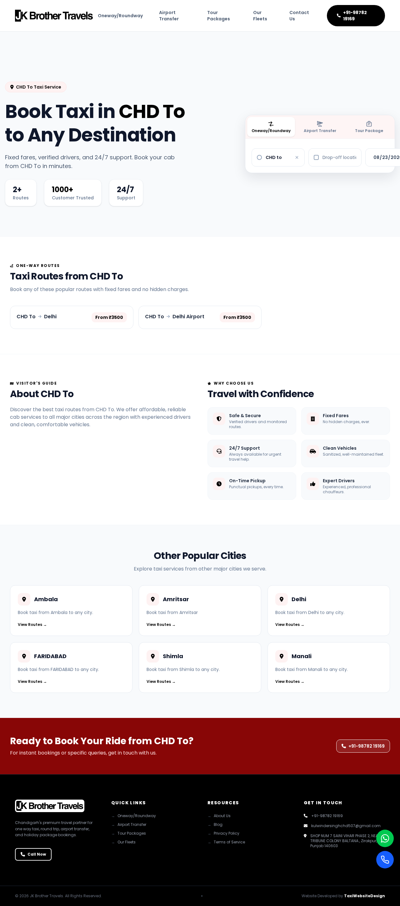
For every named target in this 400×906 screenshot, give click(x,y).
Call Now (37, 854)
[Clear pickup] (296, 157)
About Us (219, 815)
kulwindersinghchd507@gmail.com (346, 825)
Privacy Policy (223, 833)
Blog (215, 824)
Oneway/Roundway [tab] (271, 130)
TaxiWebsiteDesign (364, 895)
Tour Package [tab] (369, 130)
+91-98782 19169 (355, 15)
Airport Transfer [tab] (320, 130)
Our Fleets (260, 15)
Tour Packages (218, 15)
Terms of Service (226, 842)
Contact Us (299, 15)
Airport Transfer (169, 15)
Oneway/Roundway (120, 16)
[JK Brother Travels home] (54, 15)
